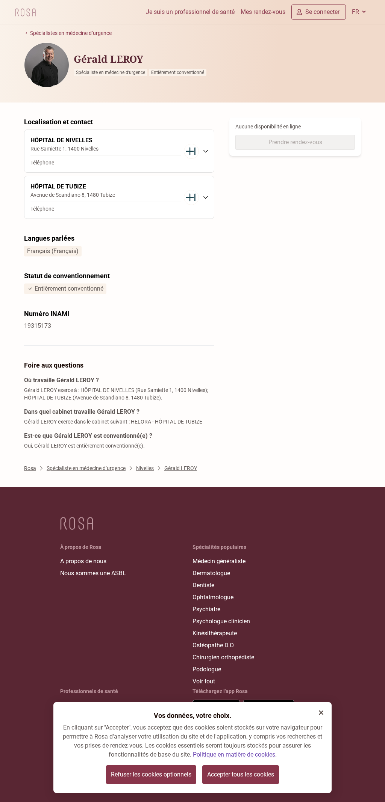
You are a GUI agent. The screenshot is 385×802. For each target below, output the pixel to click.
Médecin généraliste (219, 561)
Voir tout (203, 681)
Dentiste (203, 585)
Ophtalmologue (212, 597)
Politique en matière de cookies (234, 754)
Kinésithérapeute (214, 633)
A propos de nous (83, 561)
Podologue (206, 669)
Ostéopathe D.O (213, 645)
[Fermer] (321, 712)
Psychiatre (206, 609)
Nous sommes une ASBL (93, 573)
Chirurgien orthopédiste (223, 657)
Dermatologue (211, 573)
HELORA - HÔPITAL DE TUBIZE (166, 422)
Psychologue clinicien (221, 621)
